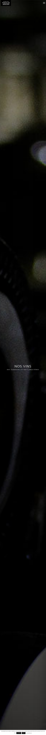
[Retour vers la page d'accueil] (6, 3)
